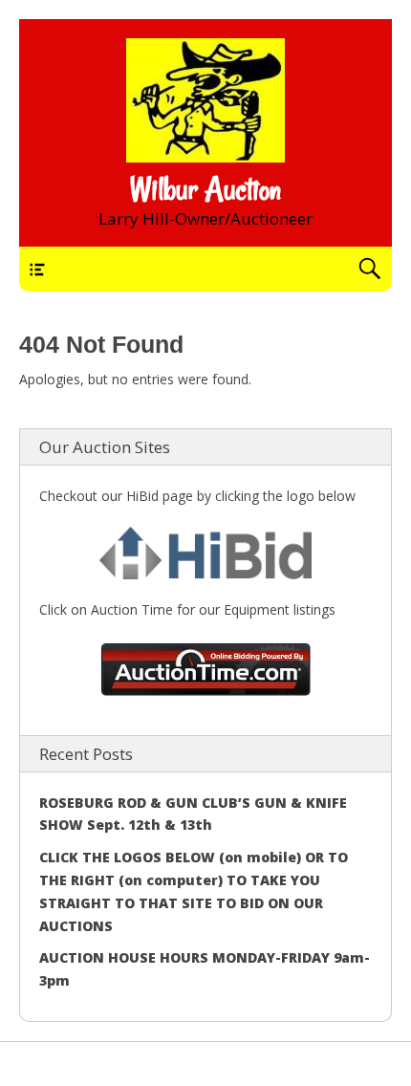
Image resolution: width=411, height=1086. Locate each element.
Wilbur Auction (205, 189)
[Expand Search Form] (369, 269)
